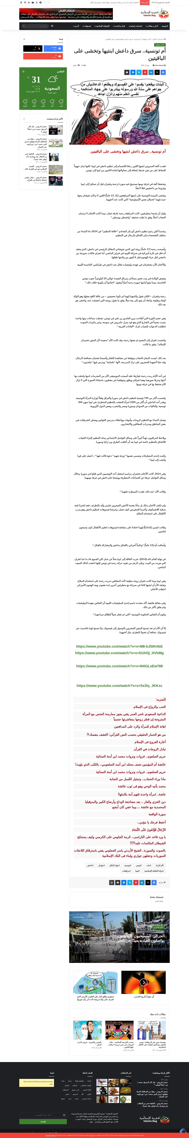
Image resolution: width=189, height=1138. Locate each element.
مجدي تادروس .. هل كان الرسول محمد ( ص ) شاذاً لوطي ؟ (37, 129)
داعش (89, 865)
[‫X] (157, 72)
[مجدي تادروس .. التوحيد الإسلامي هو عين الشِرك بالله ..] (56, 169)
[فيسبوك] (163, 72)
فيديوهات (87, 26)
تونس (138, 865)
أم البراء (159, 865)
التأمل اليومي (87, 1090)
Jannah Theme (51, 1135)
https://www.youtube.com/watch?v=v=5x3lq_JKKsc (119, 686)
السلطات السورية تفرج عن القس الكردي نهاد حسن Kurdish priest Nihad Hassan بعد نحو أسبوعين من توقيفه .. (138, 938)
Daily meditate (79, 1081)
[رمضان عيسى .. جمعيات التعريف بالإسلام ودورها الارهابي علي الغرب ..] (113, 1099)
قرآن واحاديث (120, 26)
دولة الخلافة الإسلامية (153, 871)
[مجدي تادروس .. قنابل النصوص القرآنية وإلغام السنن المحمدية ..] (125, 1099)
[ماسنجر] (133, 72)
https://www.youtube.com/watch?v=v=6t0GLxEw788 (119, 666)
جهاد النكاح (114, 865)
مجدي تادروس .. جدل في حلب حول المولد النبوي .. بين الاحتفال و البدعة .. (113, 2)
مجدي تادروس (86, 1099)
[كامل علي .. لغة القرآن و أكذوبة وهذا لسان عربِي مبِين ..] (101, 1082)
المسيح (75, 1094)
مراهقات (126, 871)
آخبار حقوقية (146, 39)
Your (63, 1081)
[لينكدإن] (151, 72)
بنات (148, 865)
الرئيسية (165, 26)
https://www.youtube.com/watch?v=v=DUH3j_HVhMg (119, 653)
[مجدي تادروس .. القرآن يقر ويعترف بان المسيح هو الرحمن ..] (125, 1090)
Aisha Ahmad (159, 65)
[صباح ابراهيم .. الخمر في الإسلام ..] (125, 1082)
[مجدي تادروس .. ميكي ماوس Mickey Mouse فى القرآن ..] (56, 181)
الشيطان (65, 1090)
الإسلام (75, 1085)
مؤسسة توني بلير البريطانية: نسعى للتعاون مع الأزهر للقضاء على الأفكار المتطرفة (152, 1044)
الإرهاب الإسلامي (85, 1085)
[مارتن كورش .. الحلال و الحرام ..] (113, 1082)
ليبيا (137, 871)
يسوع (63, 1099)
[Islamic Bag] (155, 13)
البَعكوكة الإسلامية (103, 26)
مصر (69, 1099)
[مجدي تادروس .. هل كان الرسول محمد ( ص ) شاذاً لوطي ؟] (56, 130)
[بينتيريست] (145, 72)
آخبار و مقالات (152, 26)
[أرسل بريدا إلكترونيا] (153, 65)
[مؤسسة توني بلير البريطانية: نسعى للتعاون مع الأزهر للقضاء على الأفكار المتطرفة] (151, 1030)
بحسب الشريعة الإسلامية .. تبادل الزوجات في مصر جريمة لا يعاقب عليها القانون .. (121, 1044)
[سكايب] (139, 72)
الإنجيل (67, 1085)
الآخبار (154, 39)
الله (82, 1094)
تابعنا (52, 1073)
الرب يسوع (75, 1090)
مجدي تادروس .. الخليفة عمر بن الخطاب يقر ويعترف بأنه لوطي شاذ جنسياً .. (36, 156)
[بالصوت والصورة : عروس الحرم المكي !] (87, 1030)
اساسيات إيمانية (136, 26)
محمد (76, 1099)
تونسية (127, 865)
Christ (89, 1081)
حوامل (101, 865)
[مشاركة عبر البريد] (126, 72)
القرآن (89, 1094)
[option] (119, 937)
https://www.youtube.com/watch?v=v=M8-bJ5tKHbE (119, 646)
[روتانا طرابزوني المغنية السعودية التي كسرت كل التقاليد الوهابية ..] (101, 1099)
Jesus (69, 1081)
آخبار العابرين (158, 927)
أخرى (77, 26)
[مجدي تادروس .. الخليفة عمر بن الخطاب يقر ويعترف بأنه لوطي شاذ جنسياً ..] (56, 157)
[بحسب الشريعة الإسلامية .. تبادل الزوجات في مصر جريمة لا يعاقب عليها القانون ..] (119, 1030)
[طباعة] (111, 882)
